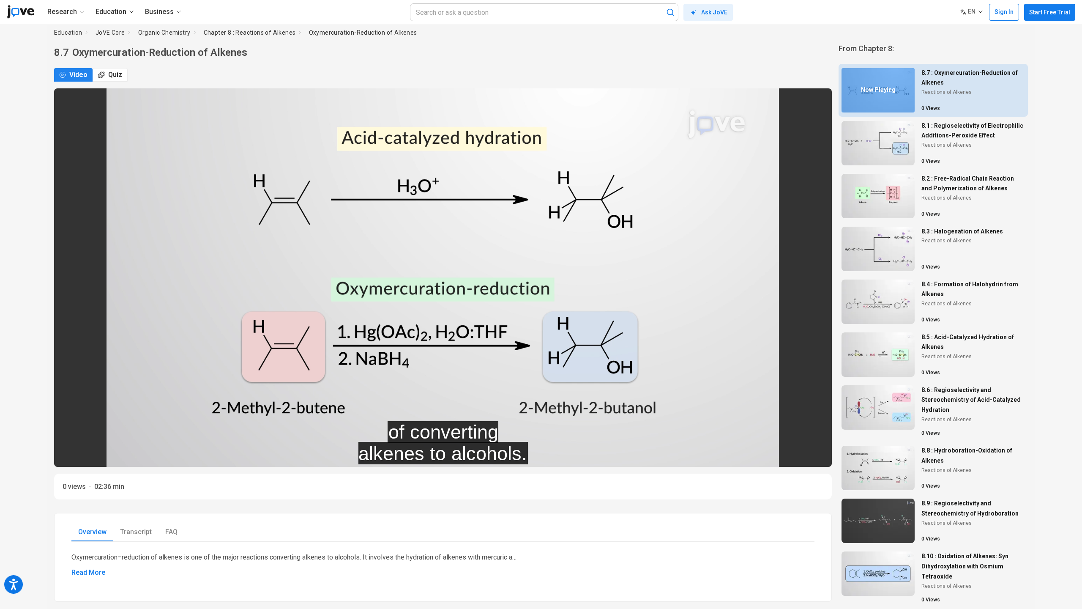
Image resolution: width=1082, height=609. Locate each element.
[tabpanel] (442, 565)
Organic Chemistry (164, 32)
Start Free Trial (1049, 12)
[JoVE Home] (20, 12)
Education (68, 32)
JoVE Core (110, 32)
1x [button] (798, 455)
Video (78, 75)
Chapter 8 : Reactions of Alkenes (250, 32)
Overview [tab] (92, 532)
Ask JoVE (714, 12)
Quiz (115, 75)
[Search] (670, 12)
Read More (88, 572)
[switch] (750, 454)
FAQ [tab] (171, 532)
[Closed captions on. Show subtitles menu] (816, 454)
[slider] (405, 454)
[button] (818, 100)
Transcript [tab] (136, 532)
